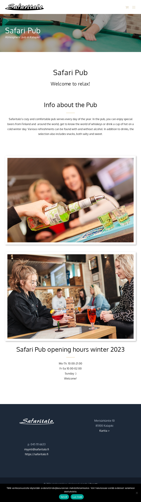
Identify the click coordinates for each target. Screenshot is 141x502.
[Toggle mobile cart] (127, 7)
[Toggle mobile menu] (134, 7)
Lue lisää (77, 496)
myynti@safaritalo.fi (36, 449)
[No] (136, 493)
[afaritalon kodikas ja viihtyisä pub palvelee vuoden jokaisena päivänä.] (70, 159)
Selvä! (64, 496)
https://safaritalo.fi (36, 454)
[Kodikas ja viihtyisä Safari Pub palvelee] (70, 255)
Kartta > (104, 430)
